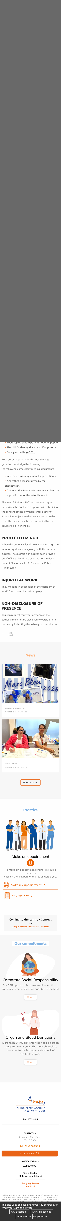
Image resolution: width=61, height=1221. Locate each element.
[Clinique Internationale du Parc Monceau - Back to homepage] (30, 1104)
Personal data (31, 1200)
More (30, 997)
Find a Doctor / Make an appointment (30, 1175)
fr (29, 451)
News (30, 655)
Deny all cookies (41, 1211)
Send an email (27, 1153)
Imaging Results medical (30, 1185)
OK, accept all (19, 1211)
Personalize (24, 1216)
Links (43, 1200)
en (32, 451)
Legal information (12, 1200)
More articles (30, 782)
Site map (52, 1200)
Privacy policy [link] (40, 1216)
